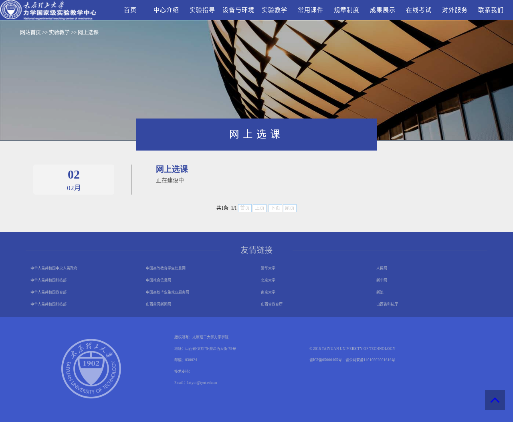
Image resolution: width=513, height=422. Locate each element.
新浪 (380, 292)
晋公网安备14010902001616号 (370, 360)
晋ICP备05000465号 (325, 360)
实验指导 (202, 10)
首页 (130, 10)
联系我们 (491, 10)
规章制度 (347, 10)
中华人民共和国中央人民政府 (53, 268)
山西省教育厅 (272, 304)
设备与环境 (238, 10)
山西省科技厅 (387, 304)
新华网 (381, 280)
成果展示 (383, 10)
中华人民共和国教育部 (48, 292)
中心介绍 (166, 10)
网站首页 (30, 32)
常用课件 (310, 10)
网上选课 (88, 32)
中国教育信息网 (158, 280)
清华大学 (268, 268)
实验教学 (274, 10)
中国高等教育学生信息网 (166, 268)
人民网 (381, 268)
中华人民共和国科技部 (48, 280)
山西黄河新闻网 (158, 304)
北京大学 (268, 280)
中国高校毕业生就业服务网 (167, 292)
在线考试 (419, 10)
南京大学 (268, 292)
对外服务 (455, 10)
